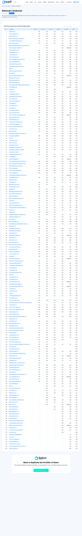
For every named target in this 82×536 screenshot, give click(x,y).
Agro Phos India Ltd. (13, 383)
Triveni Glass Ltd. (13, 305)
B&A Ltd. (11, 68)
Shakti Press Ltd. (13, 427)
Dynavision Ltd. (12, 108)
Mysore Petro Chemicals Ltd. (15, 193)
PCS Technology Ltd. (13, 337)
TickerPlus (69, 2)
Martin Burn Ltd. (12, 182)
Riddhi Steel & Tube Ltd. (14, 235)
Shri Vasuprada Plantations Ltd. (16, 265)
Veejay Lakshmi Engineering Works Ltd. (17, 316)
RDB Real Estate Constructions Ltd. (17, 362)
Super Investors (51, 2)
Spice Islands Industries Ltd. (15, 272)
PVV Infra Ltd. (12, 212)
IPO (35, 2)
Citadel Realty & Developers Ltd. (16, 328)
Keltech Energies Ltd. (14, 351)
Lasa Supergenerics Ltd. (14, 376)
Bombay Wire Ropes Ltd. (14, 82)
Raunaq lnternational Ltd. (14, 228)
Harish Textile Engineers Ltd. (15, 124)
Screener (39, 2)
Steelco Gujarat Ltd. (13, 448)
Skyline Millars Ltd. (13, 270)
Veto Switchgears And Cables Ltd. (16, 400)
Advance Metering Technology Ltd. (16, 38)
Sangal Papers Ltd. (13, 249)
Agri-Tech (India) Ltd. (13, 406)
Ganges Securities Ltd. (14, 117)
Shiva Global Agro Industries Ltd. (16, 365)
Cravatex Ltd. (12, 91)
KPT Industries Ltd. (13, 168)
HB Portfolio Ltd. (13, 131)
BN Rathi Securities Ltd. (14, 80)
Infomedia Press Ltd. (13, 145)
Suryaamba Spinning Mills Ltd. (15, 284)
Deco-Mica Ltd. (12, 372)
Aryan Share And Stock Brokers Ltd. (17, 59)
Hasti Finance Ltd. (13, 129)
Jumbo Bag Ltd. (12, 156)
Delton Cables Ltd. (13, 98)
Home (27, 2)
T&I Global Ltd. (12, 288)
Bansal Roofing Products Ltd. (15, 71)
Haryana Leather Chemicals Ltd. (16, 126)
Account (77, 2)
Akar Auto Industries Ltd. (14, 323)
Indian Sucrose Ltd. (13, 140)
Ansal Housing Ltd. (13, 54)
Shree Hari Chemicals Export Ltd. (16, 261)
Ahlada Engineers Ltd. (14, 411)
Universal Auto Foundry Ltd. (15, 381)
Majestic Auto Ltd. (13, 179)
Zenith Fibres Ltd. (13, 321)
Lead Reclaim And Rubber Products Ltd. (18, 175)
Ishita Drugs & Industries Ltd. (15, 147)
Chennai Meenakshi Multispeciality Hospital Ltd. (19, 85)
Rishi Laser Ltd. (12, 237)
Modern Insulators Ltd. (14, 186)
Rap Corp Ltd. (12, 219)
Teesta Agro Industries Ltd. (15, 295)
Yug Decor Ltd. (12, 404)
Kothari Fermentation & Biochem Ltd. (17, 353)
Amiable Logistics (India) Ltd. (15, 47)
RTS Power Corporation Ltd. (15, 244)
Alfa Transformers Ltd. (14, 43)
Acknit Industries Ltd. (14, 34)
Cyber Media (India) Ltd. (14, 94)
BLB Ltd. (11, 386)
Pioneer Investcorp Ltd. (14, 203)
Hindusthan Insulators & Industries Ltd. (17, 133)
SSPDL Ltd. (11, 274)
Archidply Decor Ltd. (13, 325)
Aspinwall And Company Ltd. (15, 64)
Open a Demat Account (41, 470)
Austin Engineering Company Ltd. (16, 66)
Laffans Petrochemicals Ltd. (15, 170)
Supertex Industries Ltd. (14, 281)
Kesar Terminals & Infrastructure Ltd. (17, 163)
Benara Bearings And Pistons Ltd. (16, 75)
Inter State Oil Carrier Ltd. (15, 444)
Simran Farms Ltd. (13, 397)
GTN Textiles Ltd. (13, 390)
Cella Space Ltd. (12, 346)
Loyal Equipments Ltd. (14, 177)
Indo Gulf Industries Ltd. (14, 349)
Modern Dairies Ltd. (13, 409)
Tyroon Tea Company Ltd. (15, 307)
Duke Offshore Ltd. (13, 105)
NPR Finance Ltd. (13, 393)
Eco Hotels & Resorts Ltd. (14, 388)
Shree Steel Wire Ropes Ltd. (15, 263)
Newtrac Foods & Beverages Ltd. (16, 198)
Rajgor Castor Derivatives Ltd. (15, 425)
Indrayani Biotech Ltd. (14, 441)
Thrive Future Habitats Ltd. (15, 342)
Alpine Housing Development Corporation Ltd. (19, 45)
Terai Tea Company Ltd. (14, 300)
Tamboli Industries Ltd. (14, 367)
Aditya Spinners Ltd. (13, 36)
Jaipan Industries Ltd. (14, 335)
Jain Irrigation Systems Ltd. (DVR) (16, 149)
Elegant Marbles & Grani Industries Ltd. (17, 374)
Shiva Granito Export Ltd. (14, 258)
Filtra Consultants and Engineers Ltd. (17, 115)
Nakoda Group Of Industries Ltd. (16, 420)
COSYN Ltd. (11, 89)
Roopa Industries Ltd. (14, 242)
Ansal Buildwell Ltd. (13, 52)
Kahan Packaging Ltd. (14, 159)
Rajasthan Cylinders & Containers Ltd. (17, 214)
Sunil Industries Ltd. (13, 279)
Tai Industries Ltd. (13, 291)
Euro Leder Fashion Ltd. (14, 112)
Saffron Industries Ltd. (14, 379)
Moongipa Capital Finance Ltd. (16, 191)
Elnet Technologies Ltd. (14, 439)
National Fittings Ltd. (13, 196)
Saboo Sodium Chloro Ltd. (15, 247)
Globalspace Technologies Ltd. (16, 122)
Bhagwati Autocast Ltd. (14, 78)
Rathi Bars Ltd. (12, 226)
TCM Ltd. (11, 293)
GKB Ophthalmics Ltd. (14, 119)
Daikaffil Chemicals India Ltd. (15, 96)
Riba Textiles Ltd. (13, 233)
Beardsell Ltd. (12, 73)
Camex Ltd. (11, 437)
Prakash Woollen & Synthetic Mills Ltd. (17, 207)
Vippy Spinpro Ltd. (13, 318)
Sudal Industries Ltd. (13, 277)
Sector (57, 2)
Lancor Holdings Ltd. (13, 173)
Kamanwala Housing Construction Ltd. (17, 161)
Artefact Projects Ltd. (14, 57)
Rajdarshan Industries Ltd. (15, 217)
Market (31, 2)
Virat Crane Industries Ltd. (15, 369)
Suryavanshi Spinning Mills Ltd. (16, 286)
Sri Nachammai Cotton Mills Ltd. (16, 430)
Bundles (44, 2)
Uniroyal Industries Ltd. (14, 314)
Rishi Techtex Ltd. (13, 240)
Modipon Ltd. (12, 189)
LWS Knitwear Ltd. (13, 355)
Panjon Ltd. (11, 200)
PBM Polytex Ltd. (13, 360)
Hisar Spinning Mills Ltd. (14, 135)
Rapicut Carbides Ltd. (14, 221)
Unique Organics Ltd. (13, 312)
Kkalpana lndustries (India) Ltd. (16, 166)
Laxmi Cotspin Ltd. (13, 418)
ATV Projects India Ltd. (14, 413)
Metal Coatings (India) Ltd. (15, 358)
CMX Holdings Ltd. (13, 87)
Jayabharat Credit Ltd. (14, 152)
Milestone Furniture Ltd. (14, 184)
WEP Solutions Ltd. (13, 402)
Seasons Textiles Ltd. (14, 254)
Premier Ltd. (12, 210)
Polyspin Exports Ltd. (14, 395)
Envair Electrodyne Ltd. (14, 110)
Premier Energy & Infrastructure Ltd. (17, 446)
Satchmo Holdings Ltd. (14, 251)
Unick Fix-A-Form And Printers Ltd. (16, 309)
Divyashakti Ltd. (12, 103)
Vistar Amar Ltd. (12, 432)
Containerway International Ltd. (16, 330)
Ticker (3, 6)
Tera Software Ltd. (13, 298)
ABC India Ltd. (12, 31)
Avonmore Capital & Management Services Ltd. (19, 344)
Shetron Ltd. (12, 256)
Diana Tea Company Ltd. (14, 101)
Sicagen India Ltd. (13, 267)
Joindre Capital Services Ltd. (15, 154)
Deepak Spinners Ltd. (14, 416)
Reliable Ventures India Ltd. (15, 230)
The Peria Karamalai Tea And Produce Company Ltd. (20, 302)
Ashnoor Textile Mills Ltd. (14, 61)
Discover (62, 2)
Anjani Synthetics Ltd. (14, 50)
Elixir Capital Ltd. (13, 332)
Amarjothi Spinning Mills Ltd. (15, 434)
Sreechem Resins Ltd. (14, 339)
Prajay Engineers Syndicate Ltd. (16, 423)
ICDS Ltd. (11, 138)
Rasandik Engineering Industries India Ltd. (18, 224)
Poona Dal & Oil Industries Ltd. (16, 205)
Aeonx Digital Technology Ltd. (15, 41)
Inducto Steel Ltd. (13, 142)
